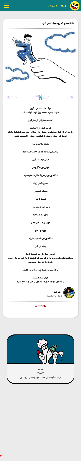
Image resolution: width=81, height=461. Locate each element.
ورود (63, 5)
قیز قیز (56, 292)
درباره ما (52, 5)
